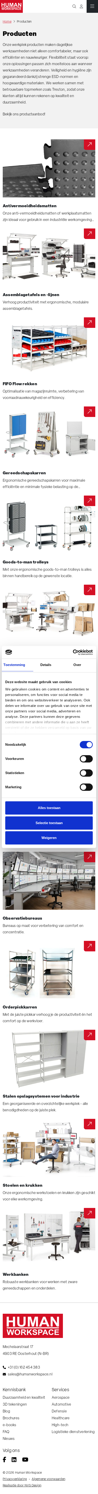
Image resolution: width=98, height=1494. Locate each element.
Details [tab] (46, 665)
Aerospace (61, 1397)
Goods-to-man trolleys (26, 562)
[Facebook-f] (4, 1460)
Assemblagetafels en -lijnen (31, 294)
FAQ (6, 1431)
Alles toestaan (49, 808)
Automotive (61, 1404)
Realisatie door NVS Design (22, 1485)
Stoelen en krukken (22, 1185)
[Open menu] (92, 6)
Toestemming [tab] (14, 665)
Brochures (11, 1418)
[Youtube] (25, 1460)
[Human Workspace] (11, 6)
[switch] (86, 758)
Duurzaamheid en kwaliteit (24, 1397)
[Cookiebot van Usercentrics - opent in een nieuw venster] (73, 652)
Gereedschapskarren (24, 472)
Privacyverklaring (15, 1479)
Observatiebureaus (22, 918)
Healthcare (61, 1418)
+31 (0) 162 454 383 (24, 1367)
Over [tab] (77, 665)
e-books (9, 1424)
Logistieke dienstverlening (73, 1431)
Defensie (59, 1411)
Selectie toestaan (49, 823)
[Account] (81, 6)
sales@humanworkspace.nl (30, 1374)
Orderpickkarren (20, 1007)
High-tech (60, 1424)
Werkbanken (15, 1274)
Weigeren (49, 838)
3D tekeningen (15, 1404)
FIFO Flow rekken (20, 383)
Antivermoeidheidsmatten (30, 205)
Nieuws (9, 1438)
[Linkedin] (14, 1460)
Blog (6, 1411)
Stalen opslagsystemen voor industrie (41, 1096)
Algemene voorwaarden (48, 1479)
